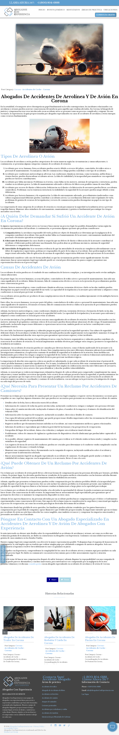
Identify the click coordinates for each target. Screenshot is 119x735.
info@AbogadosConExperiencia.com (100, 690)
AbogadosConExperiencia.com (21, 726)
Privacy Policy (39, 726)
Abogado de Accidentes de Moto (53, 690)
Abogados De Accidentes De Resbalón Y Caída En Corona (59, 640)
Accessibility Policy (11, 728)
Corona (17, 89)
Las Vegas (85, 694)
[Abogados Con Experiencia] (16, 12)
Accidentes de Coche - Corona (36, 89)
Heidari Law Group (11, 732)
